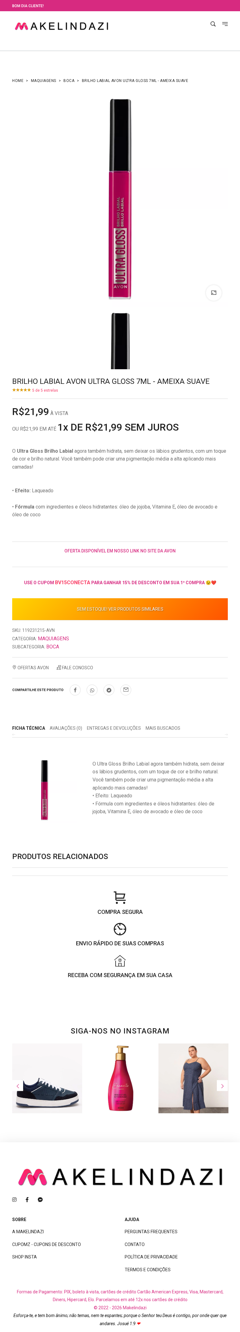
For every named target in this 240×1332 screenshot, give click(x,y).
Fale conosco (77, 667)
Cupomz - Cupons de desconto (46, 1244)
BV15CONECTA (72, 582)
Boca (68, 81)
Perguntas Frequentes (151, 1231)
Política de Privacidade (151, 1256)
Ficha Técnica (28, 728)
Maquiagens (43, 81)
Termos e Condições (148, 1269)
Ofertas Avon (33, 667)
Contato (135, 1244)
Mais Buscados (163, 728)
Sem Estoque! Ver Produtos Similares (120, 609)
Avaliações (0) (66, 728)
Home (17, 81)
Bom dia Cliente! (28, 6)
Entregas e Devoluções (114, 728)
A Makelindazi (28, 1231)
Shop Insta (24, 1256)
